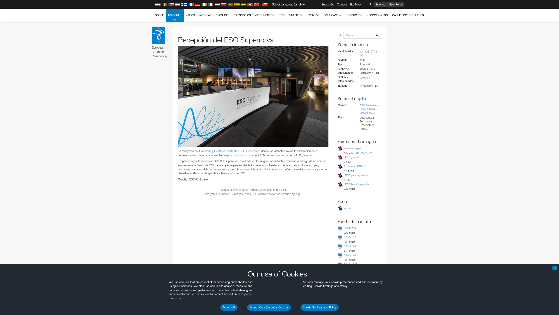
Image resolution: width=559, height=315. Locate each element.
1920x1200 (350, 255)
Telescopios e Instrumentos (253, 15)
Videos (190, 15)
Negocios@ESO (377, 15)
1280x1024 (350, 237)
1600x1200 (350, 246)
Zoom (347, 208)
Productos (354, 15)
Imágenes (174, 15)
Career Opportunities (408, 15)
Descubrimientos (291, 15)
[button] (357, 153)
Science (380, 4)
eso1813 (365, 77)
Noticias (205, 15)
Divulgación (333, 15)
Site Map (355, 4)
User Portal (396, 4)
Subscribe (327, 4)
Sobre (159, 15)
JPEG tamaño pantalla (356, 184)
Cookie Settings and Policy (319, 307)
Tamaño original (352, 148)
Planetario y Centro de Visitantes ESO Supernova (229, 151)
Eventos (313, 15)
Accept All (229, 307)
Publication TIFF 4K (355, 166)
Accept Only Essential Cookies (269, 307)
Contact (342, 4)
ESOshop (222, 15)
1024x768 (350, 228)
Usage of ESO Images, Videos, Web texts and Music (253, 189)
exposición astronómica (238, 155)
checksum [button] (366, 153)
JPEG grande (351, 157)
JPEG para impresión (356, 175)
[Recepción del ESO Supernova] (253, 96)
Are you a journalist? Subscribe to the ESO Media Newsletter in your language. (253, 194)
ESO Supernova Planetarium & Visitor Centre (369, 109)
